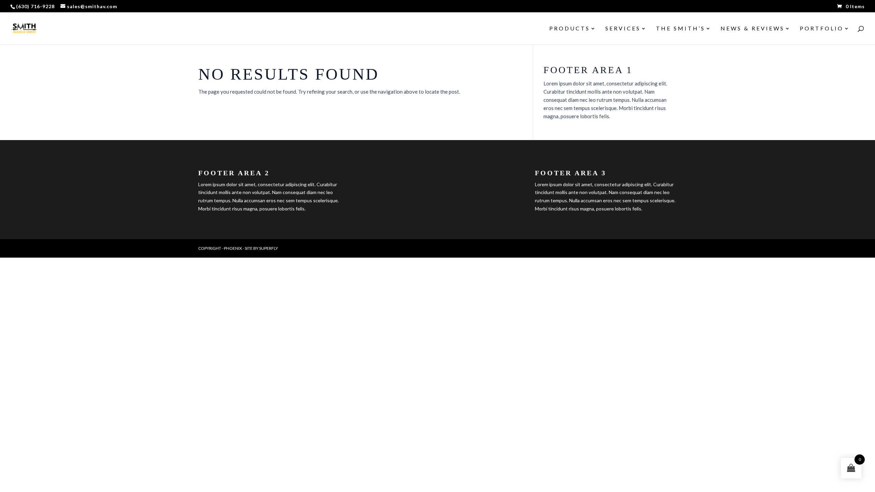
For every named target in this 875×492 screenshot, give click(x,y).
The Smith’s (680, 28)
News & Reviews (752, 28)
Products (569, 28)
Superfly (268, 248)
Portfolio (822, 28)
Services (623, 28)
